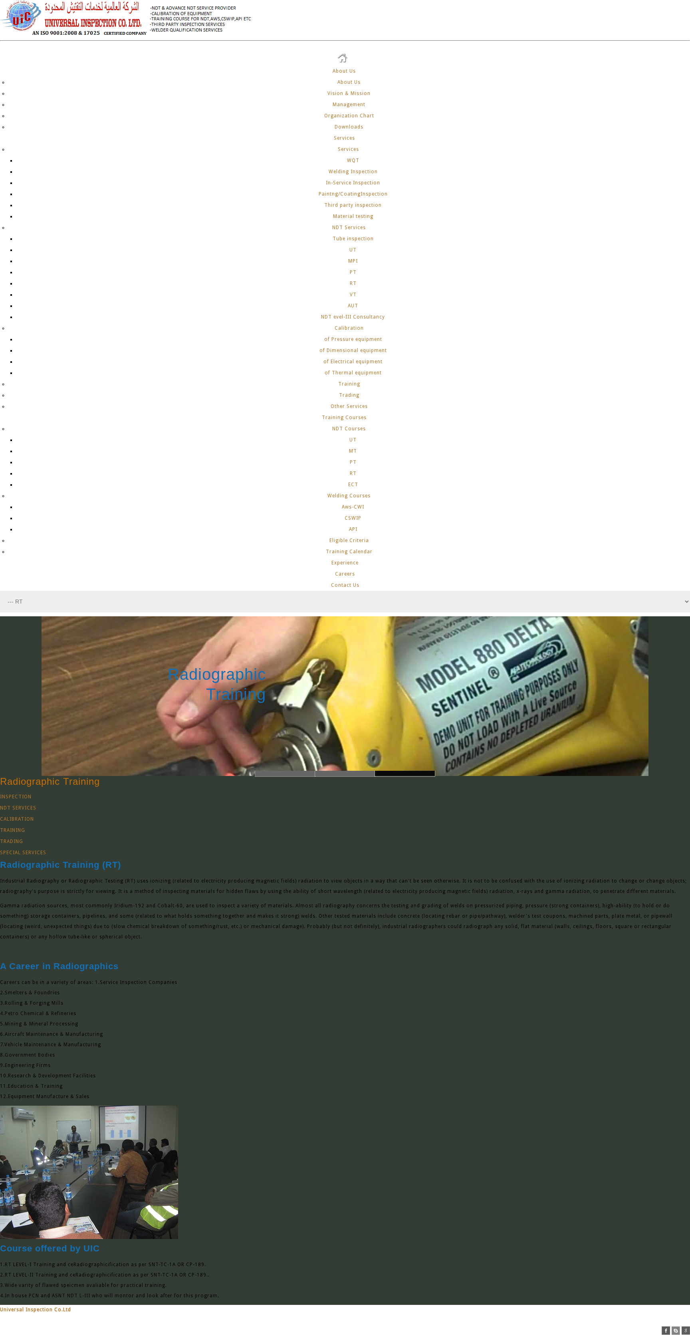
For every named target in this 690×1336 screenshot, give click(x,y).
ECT (353, 484)
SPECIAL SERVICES (23, 852)
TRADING (11, 841)
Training (349, 384)
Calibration (349, 328)
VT (353, 294)
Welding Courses (349, 496)
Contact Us (345, 585)
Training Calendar (349, 551)
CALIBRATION (17, 819)
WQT (353, 160)
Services (345, 138)
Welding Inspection (353, 171)
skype (676, 1330)
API (353, 529)
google (686, 1330)
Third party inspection (353, 205)
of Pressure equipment (353, 339)
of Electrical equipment (353, 361)
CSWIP (353, 518)
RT (353, 283)
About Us (345, 71)
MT (353, 451)
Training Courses (345, 417)
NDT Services (349, 227)
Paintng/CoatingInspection (353, 194)
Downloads (349, 127)
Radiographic (280, 674)
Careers (345, 574)
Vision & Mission (349, 93)
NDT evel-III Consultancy (353, 317)
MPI (353, 261)
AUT (353, 306)
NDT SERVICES (18, 808)
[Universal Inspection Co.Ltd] (130, 35)
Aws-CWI (353, 507)
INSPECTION (16, 797)
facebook (666, 1330)
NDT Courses (349, 428)
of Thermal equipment (353, 373)
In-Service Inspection (353, 183)
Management (349, 104)
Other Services (349, 406)
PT (353, 272)
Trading (349, 395)
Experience (345, 563)
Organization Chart (349, 116)
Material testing (353, 216)
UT (353, 250)
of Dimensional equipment (353, 350)
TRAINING (12, 830)
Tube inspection (353, 238)
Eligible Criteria (349, 540)
